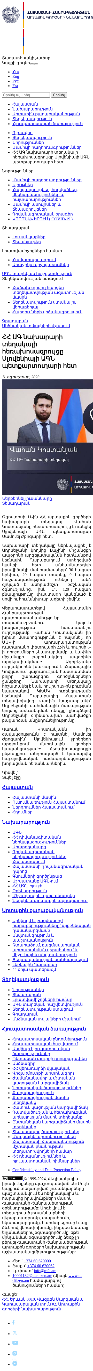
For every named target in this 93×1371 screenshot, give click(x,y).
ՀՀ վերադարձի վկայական (41, 1068)
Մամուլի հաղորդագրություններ (47, 147)
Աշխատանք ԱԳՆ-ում (35, 881)
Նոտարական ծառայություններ (46, 1088)
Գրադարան (15, 321)
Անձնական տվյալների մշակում (36, 326)
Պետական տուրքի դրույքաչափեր (49, 1058)
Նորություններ (28, 142)
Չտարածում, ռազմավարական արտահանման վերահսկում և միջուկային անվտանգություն (46, 950)
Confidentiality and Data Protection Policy (46, 1170)
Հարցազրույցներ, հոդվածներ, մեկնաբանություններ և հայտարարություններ (45, 194)
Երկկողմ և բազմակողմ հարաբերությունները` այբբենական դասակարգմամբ (51, 925)
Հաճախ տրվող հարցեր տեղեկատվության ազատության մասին (48, 292)
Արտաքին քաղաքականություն (46, 114)
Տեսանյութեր (26, 242)
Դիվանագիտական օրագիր (42, 214)
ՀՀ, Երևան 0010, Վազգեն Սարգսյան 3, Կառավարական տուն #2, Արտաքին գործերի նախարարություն (42, 1304)
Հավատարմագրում (34, 260)
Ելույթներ (22, 185)
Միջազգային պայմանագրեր (43, 896)
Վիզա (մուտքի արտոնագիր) (43, 1073)
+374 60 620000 (37, 1261)
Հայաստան (25, 104)
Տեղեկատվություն (32, 119)
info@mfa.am (45, 1271)
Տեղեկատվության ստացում (42, 1009)
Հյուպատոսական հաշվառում (45, 1044)
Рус (15, 81)
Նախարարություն (32, 109)
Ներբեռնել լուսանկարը (27, 498)
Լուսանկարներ (28, 237)
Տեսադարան (16, 503)
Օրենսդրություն (29, 891)
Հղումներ (22, 812)
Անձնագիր (23, 1063)
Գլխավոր (22, 132)
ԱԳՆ (17, 832)
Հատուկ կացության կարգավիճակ (50, 1107)
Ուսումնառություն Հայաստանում (48, 802)
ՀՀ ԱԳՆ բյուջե (27, 886)
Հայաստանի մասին (34, 797)
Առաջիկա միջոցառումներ (40, 264)
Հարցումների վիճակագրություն (47, 312)
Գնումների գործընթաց (37, 876)
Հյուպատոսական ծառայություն (47, 123)
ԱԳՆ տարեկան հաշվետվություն (37, 273)
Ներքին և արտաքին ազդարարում (50, 900)
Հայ (16, 72)
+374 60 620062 (41, 1266)
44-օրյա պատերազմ (34, 969)
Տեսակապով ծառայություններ (45, 1132)
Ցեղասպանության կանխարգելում (50, 959)
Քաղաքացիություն (33, 1093)
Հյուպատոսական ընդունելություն (49, 1039)
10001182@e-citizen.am (32, 1275)
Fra (15, 85)
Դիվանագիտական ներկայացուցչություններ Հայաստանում (39, 857)
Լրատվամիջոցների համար (42, 999)
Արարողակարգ (29, 847)
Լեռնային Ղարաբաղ (34, 964)
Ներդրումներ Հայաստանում (43, 807)
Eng (15, 76)
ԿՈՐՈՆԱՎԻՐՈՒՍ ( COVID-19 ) (42, 219)
